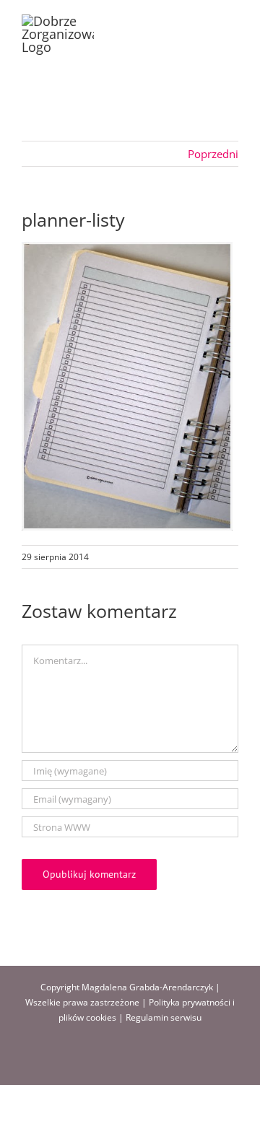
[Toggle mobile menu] (232, 22)
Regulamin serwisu (164, 1017)
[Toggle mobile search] (206, 22)
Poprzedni (213, 154)
